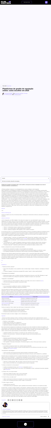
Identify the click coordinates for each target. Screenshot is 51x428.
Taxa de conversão (5, 303)
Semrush (3, 208)
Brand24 (25, 238)
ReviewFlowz (7, 369)
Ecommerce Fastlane (13, 348)
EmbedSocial (3, 264)
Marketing (21, 93)
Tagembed (3, 315)
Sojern (42, 280)
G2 (2, 260)
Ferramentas (9, 85)
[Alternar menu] (46, 2)
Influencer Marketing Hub (6, 212)
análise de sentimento (5, 218)
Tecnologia (25, 93)
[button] (8, 400)
